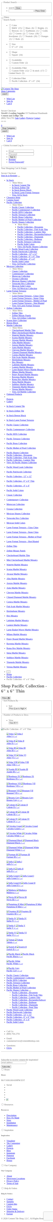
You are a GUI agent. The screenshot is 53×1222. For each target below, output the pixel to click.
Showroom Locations (16, 1178)
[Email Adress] (21, 151)
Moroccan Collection (21, 276)
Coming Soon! (13, 200)
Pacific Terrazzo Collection (23, 215)
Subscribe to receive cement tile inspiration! (19, 1060)
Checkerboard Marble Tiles (23, 330)
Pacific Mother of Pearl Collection (26, 219)
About (9, 1176)
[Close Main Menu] (19, 176)
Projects (29, 118)
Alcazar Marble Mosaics (22, 340)
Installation (11, 1123)
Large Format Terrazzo (16, 291)
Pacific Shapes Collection (23, 222)
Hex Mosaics (17, 362)
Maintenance (12, 1125)
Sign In (10, 101)
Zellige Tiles (17, 313)
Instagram (11, 1153)
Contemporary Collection (23, 274)
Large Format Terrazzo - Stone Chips (28, 298)
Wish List (11, 99)
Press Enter (40, 11)
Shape (14, 52)
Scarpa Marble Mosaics (22, 337)
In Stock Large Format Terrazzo (25, 192)
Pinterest (10, 1155)
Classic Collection (19, 271)
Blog (9, 1150)
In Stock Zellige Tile (20, 187)
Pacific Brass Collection (22, 217)
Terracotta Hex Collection (23, 283)
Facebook (11, 1158)
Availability (17, 60)
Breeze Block (12, 323)
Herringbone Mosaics (21, 360)
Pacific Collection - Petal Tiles (25, 1007)
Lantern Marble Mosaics (22, 367)
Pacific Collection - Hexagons (30, 227)
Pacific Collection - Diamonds (30, 237)
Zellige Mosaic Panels (21, 315)
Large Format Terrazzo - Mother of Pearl (29, 301)
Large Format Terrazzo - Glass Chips (28, 296)
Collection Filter (19, 78)
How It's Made (13, 1118)
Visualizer (11, 1141)
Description (11, 1115)
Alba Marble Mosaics (21, 342)
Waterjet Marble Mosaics (22, 335)
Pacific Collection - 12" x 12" (24, 254)
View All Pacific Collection (23, 264)
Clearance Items (13, 197)
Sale (17, 118)
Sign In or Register (9, 175)
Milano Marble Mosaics (22, 372)
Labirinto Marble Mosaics (23, 365)
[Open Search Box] (5, 121)
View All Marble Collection (24, 392)
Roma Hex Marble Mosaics (24, 379)
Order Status (12, 1209)
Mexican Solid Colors (21, 286)
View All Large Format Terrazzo (26, 306)
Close (18, 8)
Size (14, 44)
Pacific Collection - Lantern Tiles (31, 232)
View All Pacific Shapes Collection (32, 246)
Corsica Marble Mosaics (22, 355)
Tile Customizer (13, 1143)
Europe (10, 1214)
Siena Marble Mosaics (21, 382)
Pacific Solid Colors (26, 244)
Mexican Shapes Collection (23, 281)
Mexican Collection (15, 266)
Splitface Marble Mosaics (23, 384)
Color (14, 25)
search (11, 8)
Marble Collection (14, 325)
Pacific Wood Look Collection (25, 249)
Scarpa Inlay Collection (17, 320)
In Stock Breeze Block (21, 190)
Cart (9, 103)
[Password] (21, 154)
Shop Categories (8, 91)
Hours (7, 1069)
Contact (37, 118)
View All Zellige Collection (24, 318)
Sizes (9, 1120)
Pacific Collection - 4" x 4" (23, 259)
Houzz (9, 1160)
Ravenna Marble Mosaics (23, 377)
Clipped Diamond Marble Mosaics (27, 352)
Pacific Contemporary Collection (26, 210)
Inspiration (8, 1130)
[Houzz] (7, 1100)
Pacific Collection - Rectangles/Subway (34, 234)
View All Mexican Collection (24, 288)
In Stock (10, 180)
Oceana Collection (20, 278)
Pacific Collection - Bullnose (29, 239)
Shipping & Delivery (15, 1211)
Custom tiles (12, 1204)
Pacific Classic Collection (23, 207)
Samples (10, 1201)
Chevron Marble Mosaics (23, 350)
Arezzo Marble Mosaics (22, 345)
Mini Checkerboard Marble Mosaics (27, 333)
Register (12, 159)
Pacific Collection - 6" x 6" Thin (26, 256)
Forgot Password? (16, 162)
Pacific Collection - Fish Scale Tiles (32, 229)
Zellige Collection (14, 308)
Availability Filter (19, 68)
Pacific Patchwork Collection (24, 251)
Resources (8, 1104)
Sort (10, 706)
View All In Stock (19, 195)
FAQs (9, 1048)
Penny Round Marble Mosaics (25, 374)
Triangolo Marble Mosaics (23, 387)
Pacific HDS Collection (22, 212)
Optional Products (14, 394)
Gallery (22, 118)
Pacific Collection (14, 202)
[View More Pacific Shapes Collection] (30, 990)
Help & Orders (10, 1188)
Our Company (10, 1165)
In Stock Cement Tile (21, 185)
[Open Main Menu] (2, 121)
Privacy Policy (13, 1181)
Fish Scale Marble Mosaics (23, 357)
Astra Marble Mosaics (21, 347)
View (11, 720)
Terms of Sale (12, 1183)
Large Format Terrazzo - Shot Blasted (28, 303)
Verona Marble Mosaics (22, 389)
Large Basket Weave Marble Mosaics (28, 369)
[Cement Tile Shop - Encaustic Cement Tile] (10, 89)
